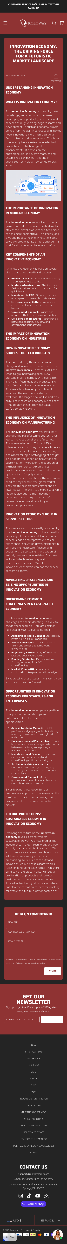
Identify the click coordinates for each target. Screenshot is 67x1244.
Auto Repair (33, 1058)
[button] (5, 23)
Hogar (33, 1044)
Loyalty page (33, 1105)
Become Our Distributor (34, 1098)
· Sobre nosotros (34, 1119)
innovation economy (24, 222)
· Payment (33, 1152)
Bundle (33, 1078)
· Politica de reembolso (33, 1139)
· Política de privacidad (34, 1125)
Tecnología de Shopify (30, 1230)
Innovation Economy (23, 111)
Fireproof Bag (33, 1051)
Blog (33, 1085)
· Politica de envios (33, 1132)
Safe (33, 1071)
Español (47, 1220)
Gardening (34, 1065)
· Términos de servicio (33, 1112)
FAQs (33, 1092)
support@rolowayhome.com (33, 1173)
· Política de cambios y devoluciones (33, 1145)
